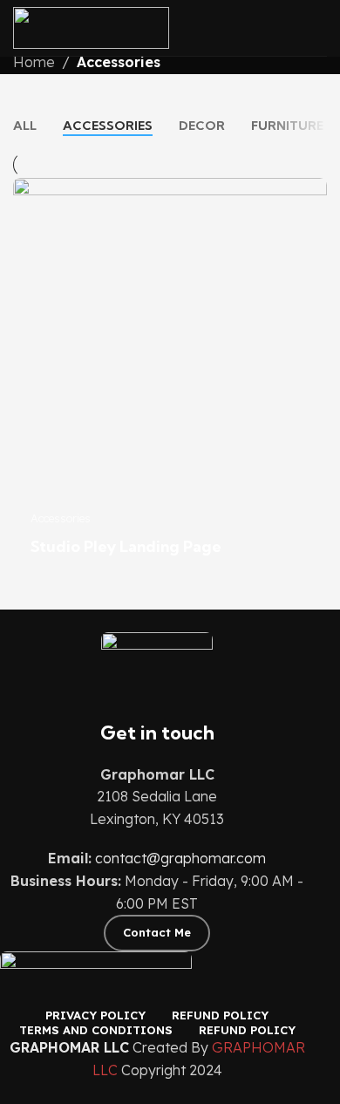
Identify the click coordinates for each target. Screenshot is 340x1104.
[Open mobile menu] (320, 27)
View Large (311, 193)
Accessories (118, 62)
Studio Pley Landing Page (126, 546)
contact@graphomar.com (180, 858)
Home (34, 62)
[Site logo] (91, 26)
